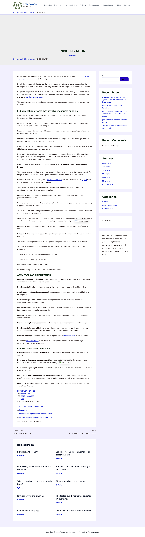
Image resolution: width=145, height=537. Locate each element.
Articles (83, 5)
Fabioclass (30, 4)
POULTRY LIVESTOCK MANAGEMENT (73, 510)
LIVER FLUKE (25, 394)
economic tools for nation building (32, 406)
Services (127, 5)
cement (66, 203)
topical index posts (109, 205)
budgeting (23, 410)
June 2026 (106, 170)
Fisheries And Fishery (27, 452)
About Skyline (71, 5)
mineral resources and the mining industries (35, 417)
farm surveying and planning (30, 496)
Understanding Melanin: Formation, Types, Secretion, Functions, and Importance (115, 99)
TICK (22, 399)
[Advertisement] (72, 34)
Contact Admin (94, 5)
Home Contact (108, 5)
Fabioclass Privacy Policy (53, 5)
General (105, 202)
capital (84, 180)
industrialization (69, 336)
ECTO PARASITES (27, 396)
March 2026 (106, 181)
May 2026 (106, 174)
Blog (119, 5)
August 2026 (107, 163)
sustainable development (34, 97)
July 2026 (106, 167)
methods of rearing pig (28, 510)
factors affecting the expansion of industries (35, 414)
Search (104, 76)
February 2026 (107, 184)
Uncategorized (107, 209)
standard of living (32, 341)
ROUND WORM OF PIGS (26, 391)
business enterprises (54, 180)
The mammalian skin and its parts (71, 481)
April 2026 (106, 177)
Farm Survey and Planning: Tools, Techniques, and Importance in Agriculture (114, 113)
